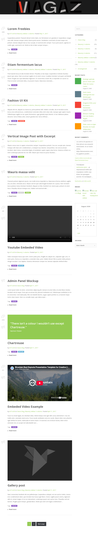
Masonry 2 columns (23, 141)
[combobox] (86, 245)
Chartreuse (16, 343)
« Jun (78, 233)
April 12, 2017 (39, 141)
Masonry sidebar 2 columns (25, 33)
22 (90, 222)
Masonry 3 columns (84, 49)
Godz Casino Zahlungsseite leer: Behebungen (89, 94)
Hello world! (87, 181)
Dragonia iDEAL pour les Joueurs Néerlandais (89, 105)
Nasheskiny (78, 181)
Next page (41, 524)
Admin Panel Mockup (23, 281)
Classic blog (20, 286)
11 (80, 219)
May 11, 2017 (44, 33)
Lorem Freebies (19, 29)
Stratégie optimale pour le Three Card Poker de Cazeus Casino (89, 82)
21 (88, 222)
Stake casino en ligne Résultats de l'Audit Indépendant (89, 126)
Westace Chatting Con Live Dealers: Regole (88, 116)
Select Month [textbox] (80, 245)
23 (93, 222)
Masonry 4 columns (84, 53)
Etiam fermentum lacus (25, 65)
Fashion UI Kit (18, 100)
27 (85, 225)
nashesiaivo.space (81, 167)
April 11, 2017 (34, 286)
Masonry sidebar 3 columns (43, 69)
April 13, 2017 (61, 105)
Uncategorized (82, 69)
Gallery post (16, 485)
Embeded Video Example (25, 407)
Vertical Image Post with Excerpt (31, 136)
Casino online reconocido (82, 158)
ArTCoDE (12, 33)
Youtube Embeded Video (25, 247)
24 (77, 225)
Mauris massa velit (21, 172)
